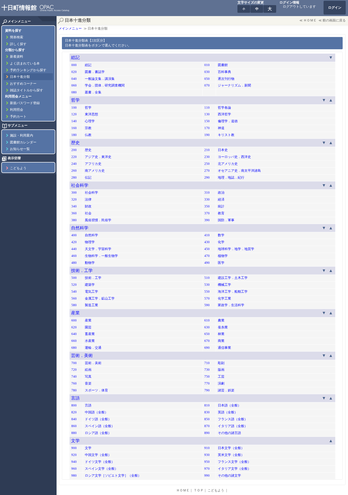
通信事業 (224, 348)
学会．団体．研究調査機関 (105, 85)
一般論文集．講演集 (100, 79)
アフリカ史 (93, 164)
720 (74, 370)
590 (207, 305)
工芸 (221, 376)
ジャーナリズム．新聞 (234, 85)
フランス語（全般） (233, 419)
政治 (221, 192)
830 (207, 412)
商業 (221, 341)
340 (74, 206)
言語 (75, 398)
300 (74, 192)
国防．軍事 (226, 220)
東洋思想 (91, 114)
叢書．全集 (93, 92)
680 (74, 348)
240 (74, 164)
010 (207, 65)
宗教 (88, 128)
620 (74, 327)
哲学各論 (224, 107)
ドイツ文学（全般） (100, 462)
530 (207, 285)
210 (207, 150)
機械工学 (224, 285)
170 (207, 128)
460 (74, 256)
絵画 (88, 370)
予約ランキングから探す (28, 70)
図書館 (223, 65)
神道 (221, 128)
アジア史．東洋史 (98, 157)
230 (207, 157)
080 (74, 92)
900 (74, 448)
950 (207, 462)
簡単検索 (16, 37)
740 (74, 376)
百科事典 (224, 72)
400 (74, 235)
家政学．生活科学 (231, 305)
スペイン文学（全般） (101, 469)
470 (207, 256)
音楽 (88, 383)
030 (207, 72)
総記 (75, 57)
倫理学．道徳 (228, 121)
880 (74, 433)
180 (74, 135)
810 (207, 405)
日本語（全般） (229, 405)
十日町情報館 (19, 7)
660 (74, 341)
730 (207, 370)
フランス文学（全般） (234, 462)
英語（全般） (228, 412)
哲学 (75, 100)
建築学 (90, 285)
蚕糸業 (223, 327)
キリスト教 (226, 135)
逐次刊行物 (226, 79)
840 (74, 419)
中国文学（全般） (98, 455)
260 (74, 170)
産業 (75, 313)
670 (207, 341)
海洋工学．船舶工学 (233, 291)
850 (207, 419)
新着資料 (16, 56)
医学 (221, 263)
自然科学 (79, 228)
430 (207, 242)
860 (74, 426)
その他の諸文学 (229, 475)
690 (207, 348)
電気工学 (91, 291)
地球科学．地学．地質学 (236, 249)
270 (207, 170)
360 (74, 213)
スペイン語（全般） (100, 426)
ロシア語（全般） (98, 433)
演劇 (221, 383)
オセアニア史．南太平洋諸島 (239, 170)
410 (207, 235)
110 (207, 107)
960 (74, 469)
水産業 (90, 341)
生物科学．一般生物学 (101, 256)
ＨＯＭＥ (310, 20)
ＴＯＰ (199, 490)
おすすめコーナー (23, 83)
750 (207, 376)
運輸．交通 (93, 348)
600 (74, 320)
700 (74, 363)
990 (207, 475)
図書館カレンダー (23, 142)
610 (207, 320)
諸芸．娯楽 (226, 390)
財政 (88, 206)
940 (74, 462)
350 (207, 206)
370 (207, 213)
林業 (221, 334)
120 (74, 114)
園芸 (88, 327)
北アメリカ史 (228, 164)
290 (207, 177)
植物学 (223, 256)
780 (74, 390)
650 (207, 334)
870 (207, 426)
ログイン (334, 7)
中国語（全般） (96, 412)
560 (74, 298)
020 (74, 72)
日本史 (223, 150)
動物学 (90, 263)
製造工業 (91, 305)
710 (207, 363)
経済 (221, 199)
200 (74, 150)
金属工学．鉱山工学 (100, 298)
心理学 (90, 121)
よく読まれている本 (25, 63)
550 (207, 291)
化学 (221, 242)
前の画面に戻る (334, 20)
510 (207, 278)
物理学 (90, 242)
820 (74, 412)
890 (207, 433)
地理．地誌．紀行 (231, 177)
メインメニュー (70, 28)
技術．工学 (82, 270)
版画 (221, 370)
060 (74, 85)
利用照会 (16, 110)
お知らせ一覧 (20, 149)
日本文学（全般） (231, 448)
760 (74, 383)
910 (207, 448)
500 (74, 278)
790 (207, 390)
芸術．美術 (82, 355)
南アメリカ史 (95, 170)
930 (207, 455)
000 (74, 65)
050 (207, 79)
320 (74, 199)
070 (207, 85)
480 (74, 263)
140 (74, 121)
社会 (88, 213)
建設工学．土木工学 (233, 278)
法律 (88, 199)
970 (207, 469)
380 (74, 220)
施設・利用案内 (21, 135)
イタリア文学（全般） (234, 469)
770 (207, 383)
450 (207, 249)
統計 (221, 206)
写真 (88, 376)
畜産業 (90, 334)
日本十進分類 (20, 77)
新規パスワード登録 (25, 103)
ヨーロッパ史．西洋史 (234, 157)
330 (207, 199)
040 (74, 79)
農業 (221, 320)
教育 (221, 213)
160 (74, 128)
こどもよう (18, 168)
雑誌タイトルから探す (26, 90)
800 (74, 405)
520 (74, 285)
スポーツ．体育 (96, 390)
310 (207, 192)
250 (207, 164)
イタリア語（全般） (233, 426)
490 (207, 263)
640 (74, 334)
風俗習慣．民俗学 (98, 220)
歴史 (75, 142)
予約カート (18, 116)
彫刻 (221, 363)
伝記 (88, 177)
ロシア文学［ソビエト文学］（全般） (113, 475)
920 (74, 455)
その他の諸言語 (229, 433)
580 (74, 305)
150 (207, 121)
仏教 (88, 135)
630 (207, 327)
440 (74, 249)
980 (74, 475)
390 (207, 220)
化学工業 (224, 298)
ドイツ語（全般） (98, 419)
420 (74, 242)
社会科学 (79, 185)
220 (74, 157)
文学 (75, 440)
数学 (221, 235)
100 (74, 107)
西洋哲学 (224, 114)
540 (74, 291)
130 (207, 114)
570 (207, 298)
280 (74, 177)
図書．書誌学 (95, 72)
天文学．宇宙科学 (98, 249)
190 (207, 135)
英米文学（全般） (231, 455)
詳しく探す (18, 44)
